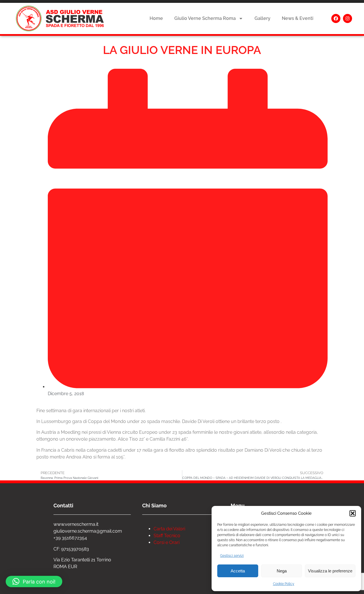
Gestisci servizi (232, 556)
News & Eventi (297, 18)
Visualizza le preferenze (330, 570)
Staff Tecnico (167, 535)
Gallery (262, 18)
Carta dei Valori (169, 529)
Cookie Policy (283, 584)
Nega (282, 570)
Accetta (238, 570)
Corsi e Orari (166, 542)
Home (156, 18)
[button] (352, 513)
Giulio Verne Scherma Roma (205, 18)
